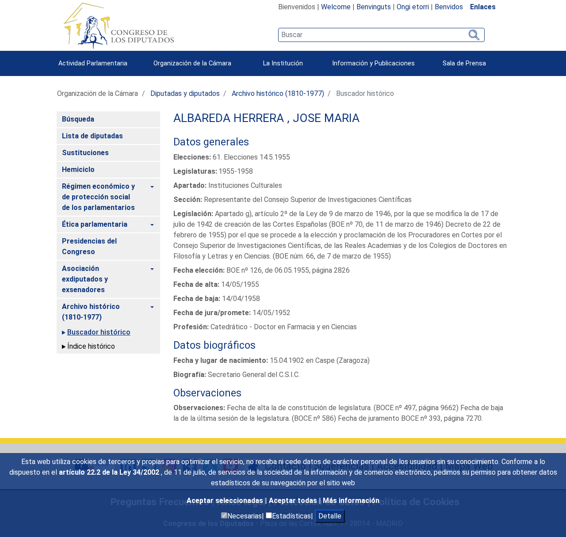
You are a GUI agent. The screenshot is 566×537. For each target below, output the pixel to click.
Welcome (336, 7)
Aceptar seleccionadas (226, 500)
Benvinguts (373, 7)
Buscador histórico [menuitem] (98, 332)
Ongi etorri (413, 7)
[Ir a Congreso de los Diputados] (118, 26)
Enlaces (483, 7)
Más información (351, 500)
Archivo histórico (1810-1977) (278, 93)
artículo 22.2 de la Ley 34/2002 (110, 472)
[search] (381, 35)
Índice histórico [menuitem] (91, 346)
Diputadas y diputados (185, 93)
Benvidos (449, 7)
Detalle (329, 516)
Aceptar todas (294, 500)
